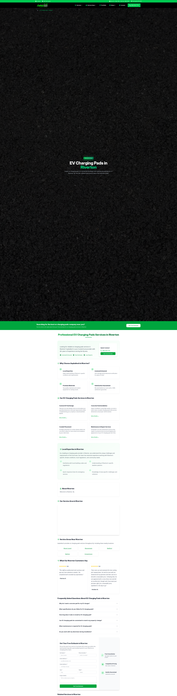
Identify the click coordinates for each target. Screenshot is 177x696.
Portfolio (103, 5)
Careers (39, 1)
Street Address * (63, 664)
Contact (123, 5)
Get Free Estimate (133, 325)
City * (61, 670)
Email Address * (63, 658)
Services (79, 5)
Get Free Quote (46, 1)
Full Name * (62, 653)
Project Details (63, 675)
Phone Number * (83, 653)
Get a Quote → (63, 417)
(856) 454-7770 (135, 5)
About (112, 5)
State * (80, 670)
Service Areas (91, 5)
